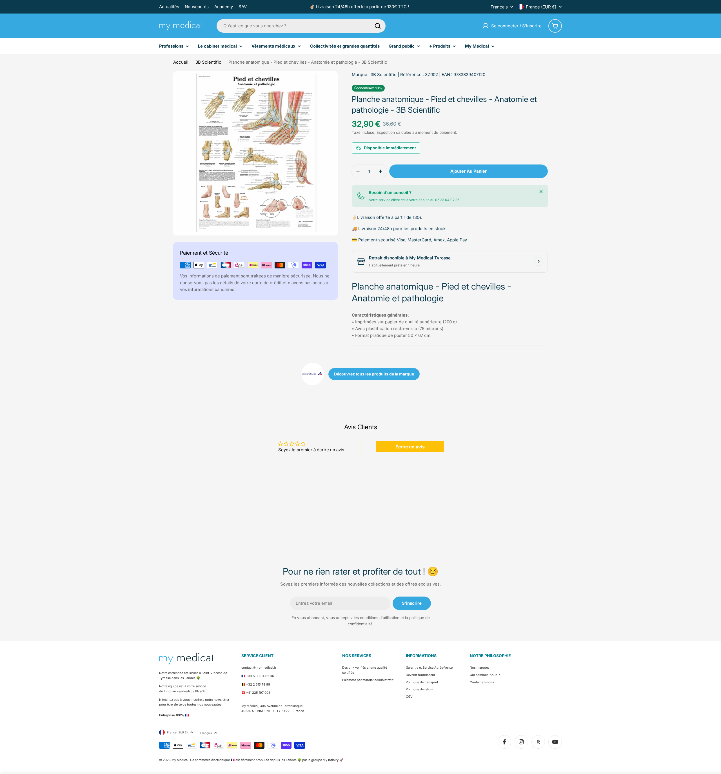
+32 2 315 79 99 (258, 684)
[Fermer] (541, 191)
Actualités (169, 6)
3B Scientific (208, 62)
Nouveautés (197, 6)
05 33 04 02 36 (447, 200)
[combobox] (301, 26)
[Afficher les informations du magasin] (538, 261)
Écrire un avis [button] (410, 447)
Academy (223, 6)
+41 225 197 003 (258, 693)
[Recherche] (377, 26)
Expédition (386, 132)
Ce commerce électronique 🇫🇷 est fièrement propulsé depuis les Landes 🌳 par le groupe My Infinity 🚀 (266, 760)
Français (499, 7)
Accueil (180, 62)
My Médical (180, 760)
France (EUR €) (541, 7)
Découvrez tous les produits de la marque (374, 374)
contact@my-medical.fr (258, 668)
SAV (243, 6)
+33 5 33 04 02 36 (260, 676)
